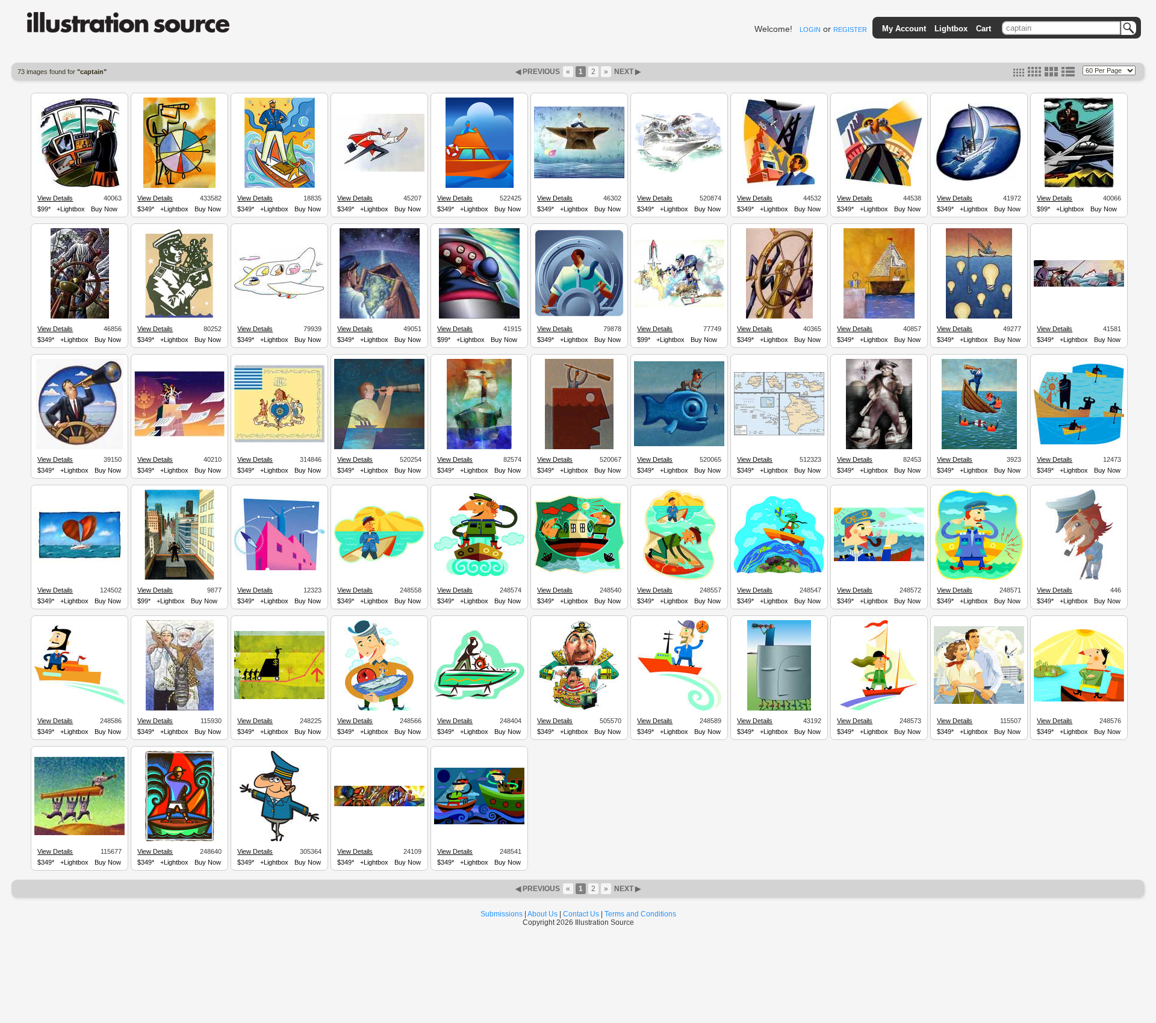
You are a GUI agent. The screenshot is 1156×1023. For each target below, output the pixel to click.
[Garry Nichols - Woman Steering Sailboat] (979, 181)
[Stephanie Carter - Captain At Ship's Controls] (79, 186)
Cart (983, 28)
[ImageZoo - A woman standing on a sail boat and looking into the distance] (879, 709)
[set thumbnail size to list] (1068, 74)
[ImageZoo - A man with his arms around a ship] (379, 709)
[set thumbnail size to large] (1051, 74)
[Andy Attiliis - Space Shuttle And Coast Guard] (679, 305)
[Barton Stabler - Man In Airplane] (479, 317)
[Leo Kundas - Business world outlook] (879, 186)
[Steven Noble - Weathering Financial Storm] (80, 317)
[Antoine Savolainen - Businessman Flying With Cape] (379, 170)
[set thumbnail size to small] (1018, 74)
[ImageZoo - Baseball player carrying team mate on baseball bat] (79, 833)
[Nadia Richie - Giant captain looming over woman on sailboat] (279, 186)
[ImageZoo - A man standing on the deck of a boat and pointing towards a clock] (679, 709)
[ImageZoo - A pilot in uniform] (279, 839)
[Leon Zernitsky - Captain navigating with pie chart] (179, 186)
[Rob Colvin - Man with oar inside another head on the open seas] (579, 447)
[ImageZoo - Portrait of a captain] (1079, 578)
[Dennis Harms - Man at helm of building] (179, 435)
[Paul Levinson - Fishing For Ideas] (979, 317)
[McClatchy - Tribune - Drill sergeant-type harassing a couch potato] (579, 709)
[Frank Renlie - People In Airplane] (279, 297)
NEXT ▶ (626, 71)
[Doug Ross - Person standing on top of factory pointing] (279, 568)
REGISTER (850, 29)
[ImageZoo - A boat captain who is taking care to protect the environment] (779, 571)
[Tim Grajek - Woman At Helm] (1079, 285)
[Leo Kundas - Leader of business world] (779, 186)
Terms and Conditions (640, 914)
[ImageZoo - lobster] (180, 709)
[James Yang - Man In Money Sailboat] (879, 317)
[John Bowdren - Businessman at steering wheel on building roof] (179, 578)
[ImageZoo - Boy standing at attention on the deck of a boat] (179, 839)
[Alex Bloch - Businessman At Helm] (579, 315)
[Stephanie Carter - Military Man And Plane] (1078, 186)
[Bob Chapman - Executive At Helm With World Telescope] (79, 447)
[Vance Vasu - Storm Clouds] (480, 186)
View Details (55, 198)
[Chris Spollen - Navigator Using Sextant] (179, 317)
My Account (904, 28)
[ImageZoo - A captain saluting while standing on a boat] (479, 574)
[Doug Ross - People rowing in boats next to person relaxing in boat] (1079, 443)
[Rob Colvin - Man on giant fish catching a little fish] (679, 444)
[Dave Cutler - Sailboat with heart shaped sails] (79, 561)
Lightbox (951, 28)
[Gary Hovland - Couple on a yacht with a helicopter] (679, 173)
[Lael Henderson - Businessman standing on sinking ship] (979, 447)
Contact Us (581, 914)
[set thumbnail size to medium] (1034, 74)
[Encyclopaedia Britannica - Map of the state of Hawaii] (779, 434)
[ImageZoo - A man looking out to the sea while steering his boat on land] (479, 698)
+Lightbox (71, 209)
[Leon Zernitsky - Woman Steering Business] (379, 804)
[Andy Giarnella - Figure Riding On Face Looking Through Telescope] (779, 709)
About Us (542, 914)
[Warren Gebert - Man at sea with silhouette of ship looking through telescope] (379, 447)
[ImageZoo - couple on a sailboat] (979, 702)
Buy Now (104, 209)
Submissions (501, 914)
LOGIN (810, 29)
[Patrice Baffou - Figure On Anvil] (579, 176)
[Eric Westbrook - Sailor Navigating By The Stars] (380, 317)
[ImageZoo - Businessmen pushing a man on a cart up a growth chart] (279, 697)
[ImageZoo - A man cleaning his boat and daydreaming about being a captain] (679, 578)
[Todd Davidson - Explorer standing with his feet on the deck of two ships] (879, 447)
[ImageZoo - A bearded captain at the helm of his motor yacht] (79, 703)
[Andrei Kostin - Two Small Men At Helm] (779, 317)
